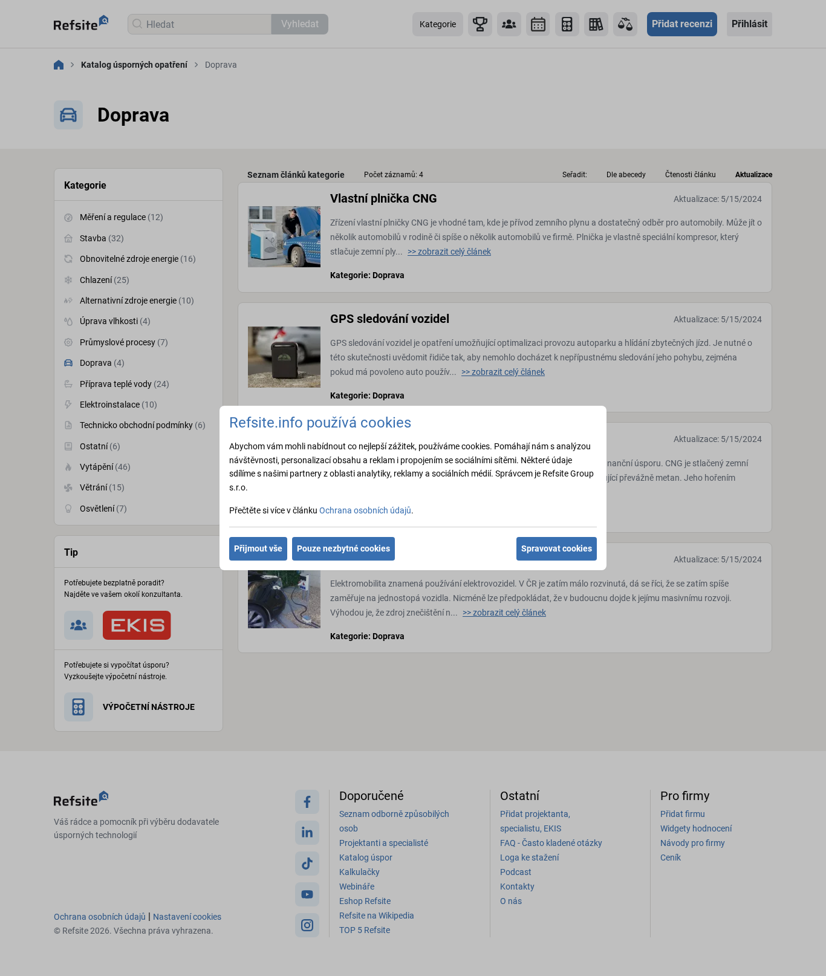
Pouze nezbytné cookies (343, 548)
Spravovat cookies (556, 548)
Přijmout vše (258, 548)
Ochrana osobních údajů (365, 510)
